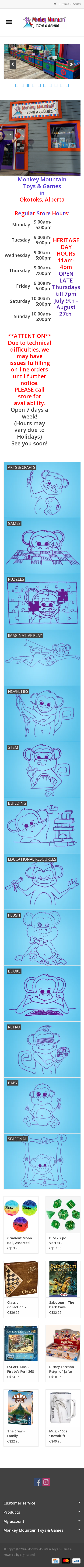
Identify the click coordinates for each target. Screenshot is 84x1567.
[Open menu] (9, 21)
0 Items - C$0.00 (69, 4)
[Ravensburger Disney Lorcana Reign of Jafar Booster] (63, 1343)
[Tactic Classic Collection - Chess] (21, 1279)
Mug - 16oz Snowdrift (58, 1433)
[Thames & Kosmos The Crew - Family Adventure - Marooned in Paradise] (21, 1407)
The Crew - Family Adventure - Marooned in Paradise (17, 1433)
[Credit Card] (55, 1561)
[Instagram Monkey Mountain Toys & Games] (46, 1482)
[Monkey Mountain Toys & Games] (51, 22)
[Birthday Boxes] (42, 61)
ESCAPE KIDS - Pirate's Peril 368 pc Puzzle (20, 1369)
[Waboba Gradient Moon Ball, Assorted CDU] (21, 1214)
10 (67, 85)
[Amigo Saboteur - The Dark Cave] (63, 1279)
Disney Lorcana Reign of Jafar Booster (61, 1369)
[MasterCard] (65, 1561)
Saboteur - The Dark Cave (61, 1304)
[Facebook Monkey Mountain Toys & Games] (38, 1482)
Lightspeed (27, 1555)
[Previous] (13, 64)
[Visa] (75, 1561)
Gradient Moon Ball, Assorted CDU (19, 1240)
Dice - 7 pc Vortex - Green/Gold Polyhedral (58, 1240)
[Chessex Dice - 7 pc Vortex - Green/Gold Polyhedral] (63, 1214)
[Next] (71, 64)
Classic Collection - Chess (16, 1305)
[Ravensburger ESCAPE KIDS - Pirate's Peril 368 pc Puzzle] (21, 1343)
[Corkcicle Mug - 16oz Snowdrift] (63, 1407)
